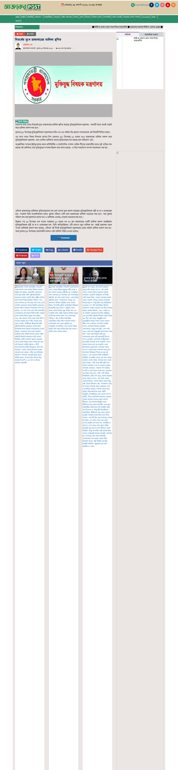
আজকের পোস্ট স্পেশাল (131, 17)
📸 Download (63, 238)
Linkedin (64, 250)
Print (36, 255)
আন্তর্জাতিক (48, 17)
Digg (50, 250)
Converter (146, 17)
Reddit (78, 250)
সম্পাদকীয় (107, 17)
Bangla (145, 5)
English (138, 5)
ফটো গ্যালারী (117, 17)
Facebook (22, 250)
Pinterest (22, 255)
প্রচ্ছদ (17, 17)
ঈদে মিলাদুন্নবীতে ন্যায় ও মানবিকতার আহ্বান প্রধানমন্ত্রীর (61, 278)
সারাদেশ (38, 17)
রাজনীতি (30, 17)
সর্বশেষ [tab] (128, 34)
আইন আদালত (66, 17)
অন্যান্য (17, 21)
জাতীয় (23, 17)
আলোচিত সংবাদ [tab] (151, 34)
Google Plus (96, 250)
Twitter (37, 250)
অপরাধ (75, 17)
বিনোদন (88, 17)
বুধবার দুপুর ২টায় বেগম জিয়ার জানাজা (95, 280)
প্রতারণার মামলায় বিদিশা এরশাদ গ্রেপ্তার (137, 27)
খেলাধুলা (57, 17)
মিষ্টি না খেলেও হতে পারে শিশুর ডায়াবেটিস (103, 27)
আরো (153, 17)
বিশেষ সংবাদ (97, 17)
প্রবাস (82, 17)
